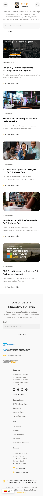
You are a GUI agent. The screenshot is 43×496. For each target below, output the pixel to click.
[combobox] (21, 26)
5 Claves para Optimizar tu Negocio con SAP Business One (20, 171)
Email (5, 322)
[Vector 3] (18, 389)
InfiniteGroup (21, 493)
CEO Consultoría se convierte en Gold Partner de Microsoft (21, 272)
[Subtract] (26, 389)
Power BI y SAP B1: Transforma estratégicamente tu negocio (18, 69)
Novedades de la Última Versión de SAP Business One (20, 222)
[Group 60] (22, 389)
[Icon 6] (14, 389)
